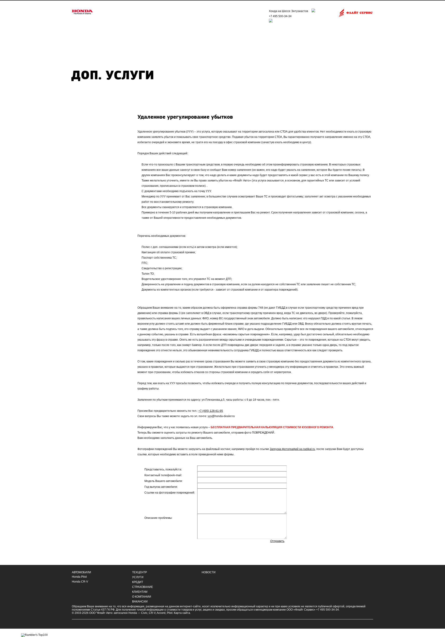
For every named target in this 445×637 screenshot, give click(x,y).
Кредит (137, 582)
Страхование (142, 587)
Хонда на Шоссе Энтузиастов (288, 11)
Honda (132, 613)
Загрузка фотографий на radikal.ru (292, 449)
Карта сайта (182, 613)
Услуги (137, 577)
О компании (141, 596)
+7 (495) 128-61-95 (210, 410)
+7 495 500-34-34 (280, 16)
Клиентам (139, 591)
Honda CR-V (80, 581)
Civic (144, 613)
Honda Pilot (79, 576)
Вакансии (140, 601)
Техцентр (139, 572)
